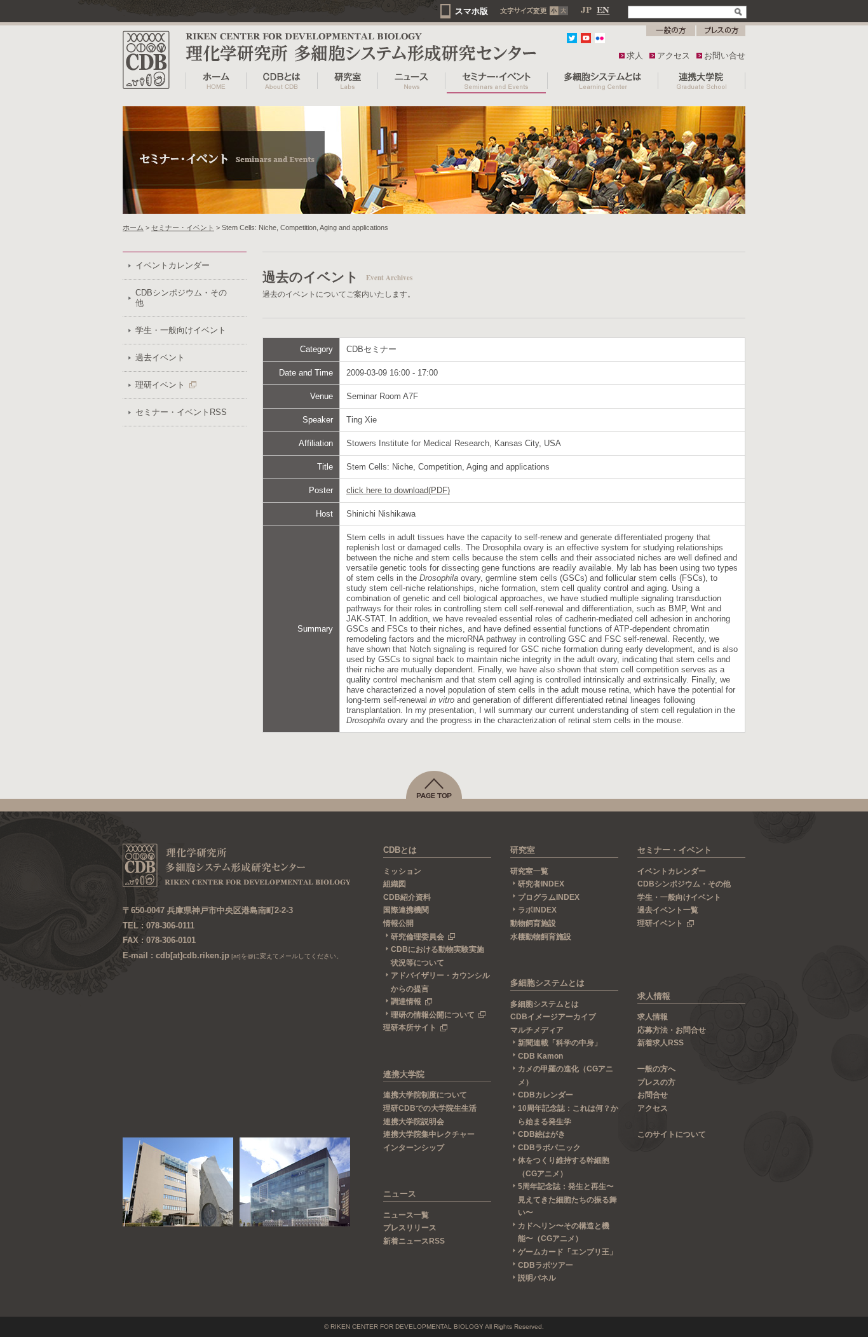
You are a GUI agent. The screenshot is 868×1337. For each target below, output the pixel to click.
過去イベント (160, 357)
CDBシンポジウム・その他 (181, 298)
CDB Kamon (540, 1056)
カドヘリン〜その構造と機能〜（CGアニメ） (563, 1232)
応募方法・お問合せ (671, 1030)
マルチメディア (537, 1030)
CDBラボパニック (549, 1147)
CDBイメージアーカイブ (553, 1016)
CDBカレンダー (545, 1094)
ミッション (402, 871)
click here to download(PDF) (398, 490)
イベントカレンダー (172, 265)
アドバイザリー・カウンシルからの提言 (440, 982)
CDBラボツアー (545, 1265)
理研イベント (160, 385)
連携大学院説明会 (413, 1121)
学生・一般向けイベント (180, 330)
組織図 (394, 883)
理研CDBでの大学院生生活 (430, 1108)
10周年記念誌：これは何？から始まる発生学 (568, 1115)
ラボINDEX (537, 910)
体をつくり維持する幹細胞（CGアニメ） (563, 1167)
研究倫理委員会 (417, 936)
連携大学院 (403, 1074)
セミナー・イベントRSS (181, 412)
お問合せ (652, 1094)
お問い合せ (724, 55)
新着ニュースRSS (414, 1241)
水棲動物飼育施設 (540, 936)
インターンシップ (413, 1147)
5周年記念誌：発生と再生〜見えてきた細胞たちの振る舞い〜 (567, 1199)
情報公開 (398, 923)
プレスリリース (410, 1227)
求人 (635, 55)
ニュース (399, 1193)
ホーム (133, 227)
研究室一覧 (529, 871)
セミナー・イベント (182, 227)
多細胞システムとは (547, 982)
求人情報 (653, 996)
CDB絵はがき (542, 1134)
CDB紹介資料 (407, 897)
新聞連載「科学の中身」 (560, 1042)
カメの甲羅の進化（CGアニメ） (565, 1075)
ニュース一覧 (406, 1215)
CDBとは (400, 850)
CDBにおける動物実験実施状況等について (437, 956)
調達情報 (406, 1001)
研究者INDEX (541, 883)
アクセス (673, 55)
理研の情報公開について (433, 1014)
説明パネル (537, 1277)
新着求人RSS (660, 1042)
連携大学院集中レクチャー (429, 1134)
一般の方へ (656, 1068)
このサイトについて (671, 1134)
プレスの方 (656, 1082)
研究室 (522, 850)
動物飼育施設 (533, 923)
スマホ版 (471, 11)
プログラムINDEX (549, 897)
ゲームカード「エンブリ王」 (567, 1251)
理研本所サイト (410, 1027)
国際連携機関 (406, 910)
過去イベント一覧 (667, 910)
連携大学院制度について (425, 1094)
